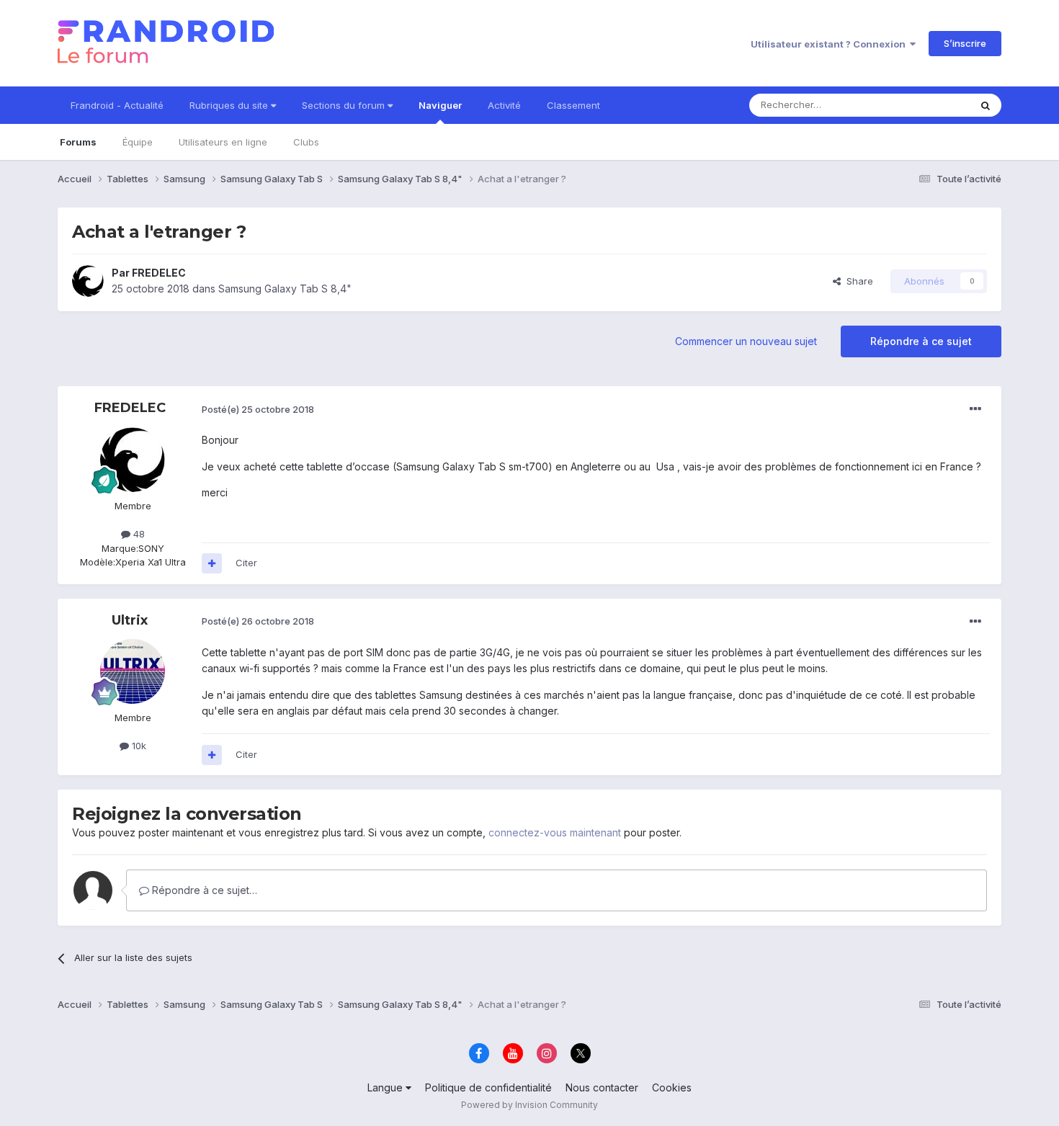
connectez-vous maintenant (554, 832)
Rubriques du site (230, 105)
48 (137, 534)
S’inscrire (965, 43)
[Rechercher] (985, 105)
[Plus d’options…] (975, 409)
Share (857, 281)
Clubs (306, 142)
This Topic (927, 104)
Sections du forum (345, 105)
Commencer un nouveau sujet (746, 341)
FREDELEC (159, 273)
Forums (78, 142)
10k (137, 745)
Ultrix (130, 620)
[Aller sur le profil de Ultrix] (132, 671)
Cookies (672, 1087)
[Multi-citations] (212, 563)
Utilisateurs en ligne (223, 142)
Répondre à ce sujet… (203, 890)
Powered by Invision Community (529, 1104)
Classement (573, 105)
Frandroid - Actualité (117, 105)
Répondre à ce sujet (921, 341)
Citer (246, 562)
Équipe (137, 142)
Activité (504, 105)
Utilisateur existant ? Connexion (830, 44)
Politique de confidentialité (488, 1087)
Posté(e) (258, 409)
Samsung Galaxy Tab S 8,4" (285, 288)
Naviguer (440, 105)
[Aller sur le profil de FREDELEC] (88, 281)
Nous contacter (602, 1087)
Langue (386, 1087)
